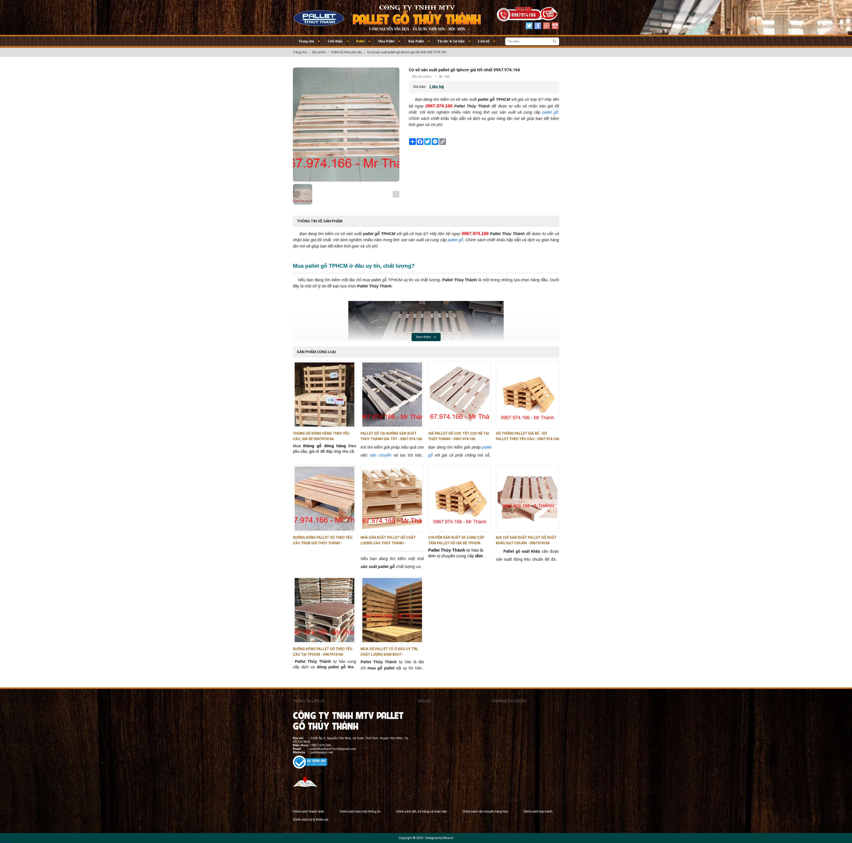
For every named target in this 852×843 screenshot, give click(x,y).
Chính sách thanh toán (308, 811)
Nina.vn (448, 838)
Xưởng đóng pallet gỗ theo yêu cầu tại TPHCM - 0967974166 (322, 652)
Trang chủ (306, 41)
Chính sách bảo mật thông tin (360, 811)
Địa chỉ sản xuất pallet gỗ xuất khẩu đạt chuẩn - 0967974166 (526, 540)
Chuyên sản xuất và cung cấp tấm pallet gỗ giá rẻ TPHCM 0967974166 (456, 540)
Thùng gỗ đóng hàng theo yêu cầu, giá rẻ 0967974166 (321, 436)
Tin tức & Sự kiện (451, 41)
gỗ (556, 112)
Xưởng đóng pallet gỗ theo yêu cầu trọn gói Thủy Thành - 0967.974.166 (322, 540)
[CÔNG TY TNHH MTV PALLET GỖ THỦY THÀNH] (318, 17)
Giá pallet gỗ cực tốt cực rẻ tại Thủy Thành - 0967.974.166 (458, 436)
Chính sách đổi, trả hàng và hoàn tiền (421, 811)
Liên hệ (483, 41)
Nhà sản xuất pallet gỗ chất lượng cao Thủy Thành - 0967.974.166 (388, 540)
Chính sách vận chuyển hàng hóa (485, 811)
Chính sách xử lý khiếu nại (310, 819)
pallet (547, 112)
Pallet (360, 41)
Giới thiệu (335, 41)
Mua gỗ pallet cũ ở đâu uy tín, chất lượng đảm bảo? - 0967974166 (389, 652)
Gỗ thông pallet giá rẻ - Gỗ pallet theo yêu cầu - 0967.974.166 (527, 436)
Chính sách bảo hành (537, 811)
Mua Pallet (386, 41)
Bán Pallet (416, 41)
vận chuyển (380, 455)
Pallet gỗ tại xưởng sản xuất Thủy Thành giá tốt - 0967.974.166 (391, 436)
